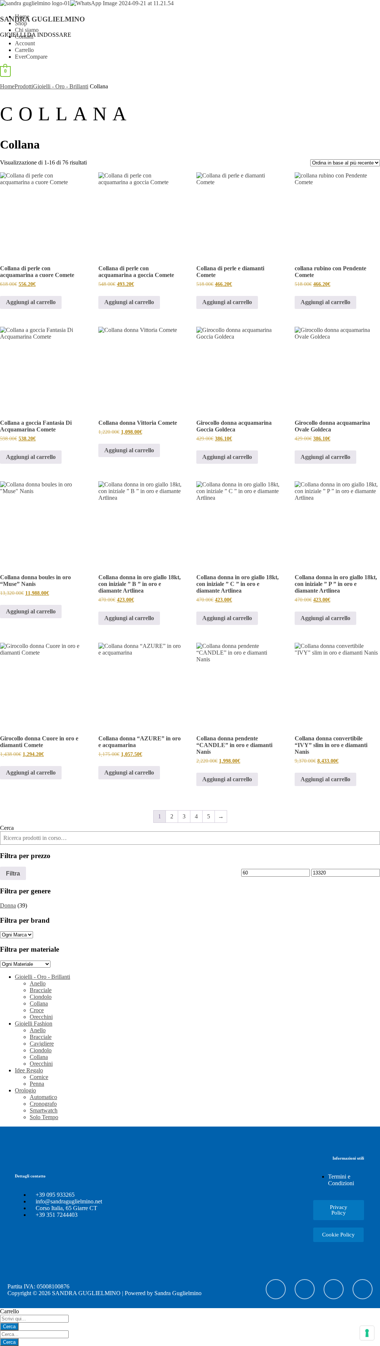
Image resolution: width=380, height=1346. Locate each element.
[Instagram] (305, 1289)
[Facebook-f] (334, 1289)
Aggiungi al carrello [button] (31, 302)
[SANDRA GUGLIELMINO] (35, 3)
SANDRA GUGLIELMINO (42, 19)
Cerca (7, 828)
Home (7, 86)
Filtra (13, 873)
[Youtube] (276, 1289)
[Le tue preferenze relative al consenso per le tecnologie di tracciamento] (367, 1333)
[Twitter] (363, 1289)
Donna (8, 905)
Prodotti (23, 86)
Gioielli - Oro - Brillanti (60, 86)
